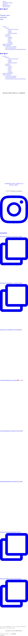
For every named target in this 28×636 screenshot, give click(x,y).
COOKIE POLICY (6, 6)
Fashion (10, 37)
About (4, 1)
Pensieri (10, 42)
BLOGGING (7, 34)
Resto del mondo (12, 33)
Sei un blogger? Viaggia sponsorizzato (15, 49)
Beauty (10, 38)
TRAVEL (7, 57)
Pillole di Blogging (10, 77)
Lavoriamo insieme (8, 2)
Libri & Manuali (7, 45)
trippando (20, 191)
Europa (10, 61)
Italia (9, 30)
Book (9, 69)
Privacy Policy (6, 5)
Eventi (10, 41)
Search (14, 633)
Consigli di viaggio (13, 29)
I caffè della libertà (11, 46)
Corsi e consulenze (8, 73)
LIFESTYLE (7, 65)
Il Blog (5, 26)
